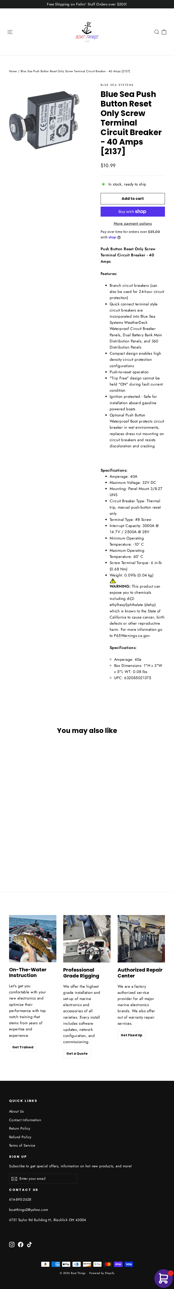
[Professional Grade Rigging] (87, 938)
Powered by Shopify (101, 1273)
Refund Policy (20, 1137)
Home (13, 71)
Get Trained (22, 1047)
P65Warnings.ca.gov (132, 635)
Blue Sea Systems (117, 85)
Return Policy (19, 1128)
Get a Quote (77, 1053)
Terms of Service (22, 1145)
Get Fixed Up (131, 1035)
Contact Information (25, 1120)
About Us (16, 1111)
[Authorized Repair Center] (141, 938)
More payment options (133, 223)
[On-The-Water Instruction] (32, 938)
